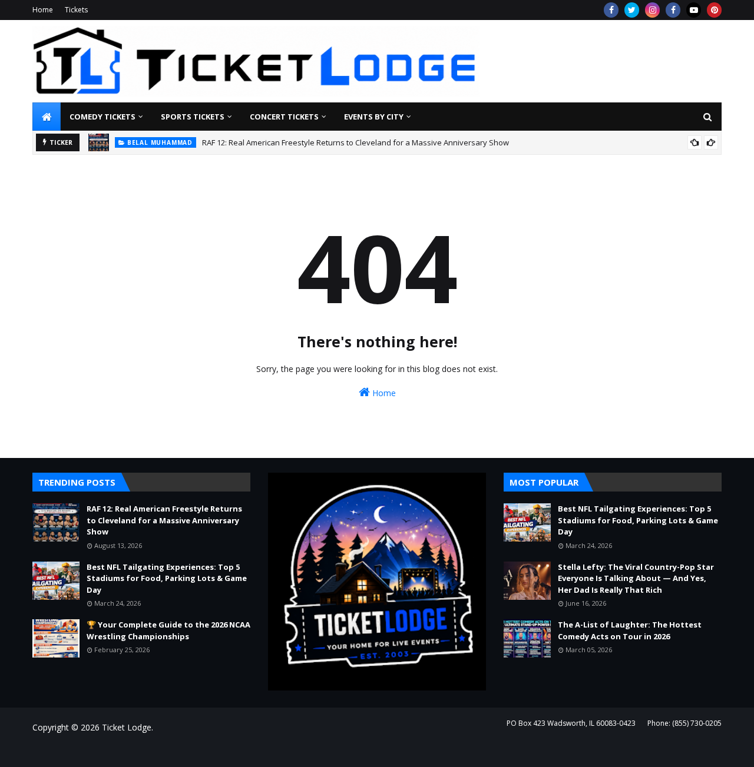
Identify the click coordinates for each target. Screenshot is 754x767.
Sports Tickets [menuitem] (192, 116)
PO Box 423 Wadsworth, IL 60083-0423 (571, 723)
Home (42, 10)
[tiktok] (693, 10)
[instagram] (652, 10)
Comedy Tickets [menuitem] (102, 116)
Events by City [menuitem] (374, 116)
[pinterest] (714, 10)
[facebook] (611, 10)
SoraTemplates (96, 751)
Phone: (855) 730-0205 (684, 723)
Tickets (76, 10)
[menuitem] (46, 116)
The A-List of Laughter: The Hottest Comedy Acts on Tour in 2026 (630, 630)
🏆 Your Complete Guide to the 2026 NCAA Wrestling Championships (168, 630)
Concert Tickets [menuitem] (284, 116)
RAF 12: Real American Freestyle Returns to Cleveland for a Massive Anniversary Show (355, 142)
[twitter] (631, 10)
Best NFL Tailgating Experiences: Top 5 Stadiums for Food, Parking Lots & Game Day (167, 578)
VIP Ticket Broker (207, 751)
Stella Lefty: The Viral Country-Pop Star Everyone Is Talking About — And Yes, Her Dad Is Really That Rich (636, 578)
